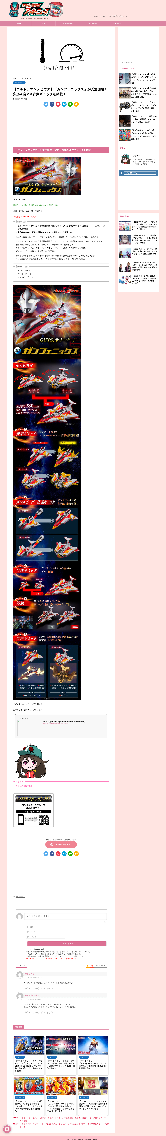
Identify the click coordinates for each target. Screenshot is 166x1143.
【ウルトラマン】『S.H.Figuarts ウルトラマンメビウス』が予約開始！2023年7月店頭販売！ (93, 1064)
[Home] (35, 14)
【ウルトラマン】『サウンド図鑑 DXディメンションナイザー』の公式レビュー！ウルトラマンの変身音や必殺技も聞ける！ (28, 1106)
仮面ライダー (68, 23)
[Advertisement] (112, 9)
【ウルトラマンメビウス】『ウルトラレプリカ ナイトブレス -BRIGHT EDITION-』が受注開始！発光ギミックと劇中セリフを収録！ (28, 1066)
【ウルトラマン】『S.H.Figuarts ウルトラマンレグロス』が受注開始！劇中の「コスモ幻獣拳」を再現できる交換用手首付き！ (61, 1106)
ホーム (19, 23)
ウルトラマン (116, 23)
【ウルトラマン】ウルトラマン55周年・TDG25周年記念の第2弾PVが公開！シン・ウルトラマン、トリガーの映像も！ (93, 1105)
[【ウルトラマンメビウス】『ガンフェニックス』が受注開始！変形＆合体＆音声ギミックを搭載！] (64, 104)
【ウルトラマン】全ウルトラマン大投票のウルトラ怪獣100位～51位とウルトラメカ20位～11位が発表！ (61, 1064)
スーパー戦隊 (92, 23)
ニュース (43, 23)
